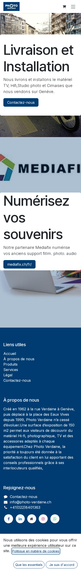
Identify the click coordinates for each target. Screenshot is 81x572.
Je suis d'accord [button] (61, 565)
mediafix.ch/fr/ (19, 264)
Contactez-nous (21, 102)
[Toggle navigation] (73, 6)
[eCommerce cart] (64, 6)
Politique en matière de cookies (35, 551)
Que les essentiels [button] (29, 565)
